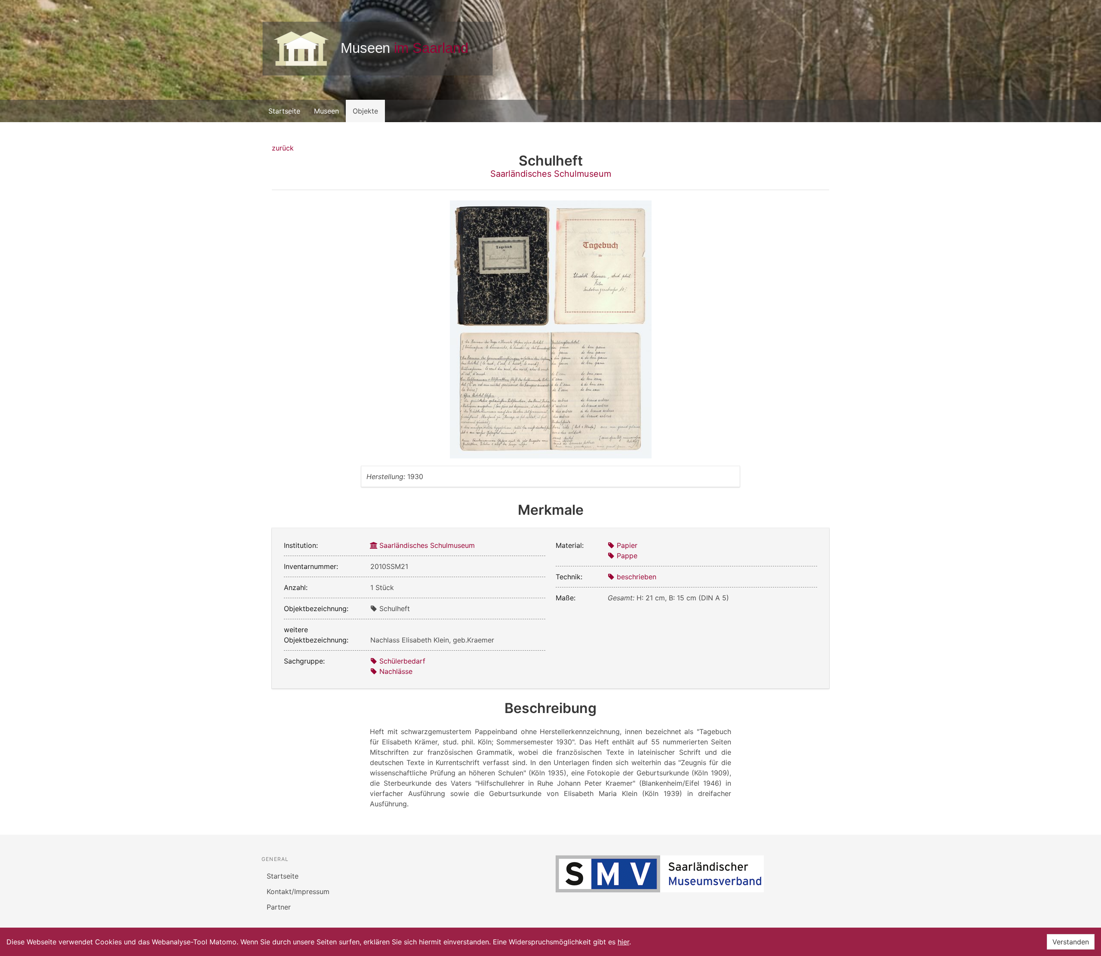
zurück (283, 148)
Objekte (365, 111)
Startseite (284, 111)
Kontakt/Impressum (298, 891)
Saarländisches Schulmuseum (550, 174)
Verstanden (1070, 942)
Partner (279, 907)
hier (623, 942)
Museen (326, 111)
